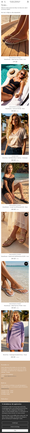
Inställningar (15, 423)
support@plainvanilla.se (10, 376)
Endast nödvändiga (15, 426)
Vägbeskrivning (5, 388)
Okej (15, 430)
